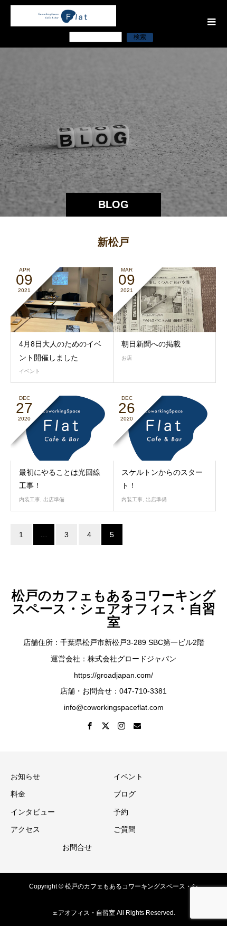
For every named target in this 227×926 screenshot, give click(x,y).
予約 (121, 812)
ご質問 (125, 829)
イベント (29, 371)
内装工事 (29, 499)
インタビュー (33, 812)
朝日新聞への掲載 (151, 344)
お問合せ (77, 847)
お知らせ (25, 776)
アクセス (25, 829)
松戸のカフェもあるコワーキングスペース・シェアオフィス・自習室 (114, 608)
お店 (126, 358)
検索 (140, 37)
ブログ (125, 794)
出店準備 (53, 499)
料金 (18, 794)
